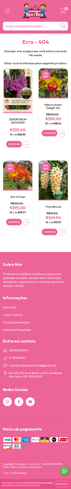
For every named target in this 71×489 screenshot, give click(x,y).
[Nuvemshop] (15, 473)
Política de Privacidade (17, 330)
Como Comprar (13, 315)
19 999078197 (17, 358)
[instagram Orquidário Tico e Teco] (7, 401)
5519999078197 (18, 350)
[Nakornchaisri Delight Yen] (62, 133)
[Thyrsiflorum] (62, 232)
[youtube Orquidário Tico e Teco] (30, 401)
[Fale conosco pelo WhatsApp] (64, 470)
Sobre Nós (9, 307)
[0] (63, 12)
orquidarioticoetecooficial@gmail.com (32, 365)
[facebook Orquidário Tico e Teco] (18, 401)
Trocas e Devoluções (16, 322)
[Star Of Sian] (26, 222)
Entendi (62, 484)
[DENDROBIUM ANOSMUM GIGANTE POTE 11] (26, 144)
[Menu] (7, 11)
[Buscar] (63, 26)
